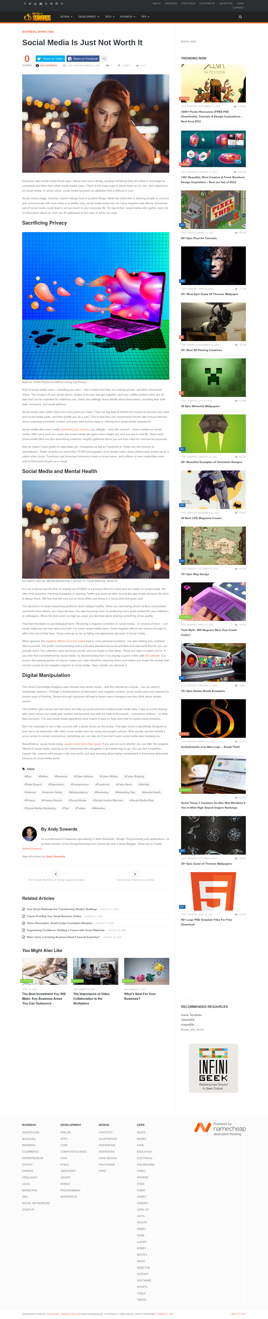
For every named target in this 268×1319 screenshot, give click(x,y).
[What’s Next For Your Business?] (146, 971)
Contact (238, 7)
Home (141, 1235)
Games (141, 1196)
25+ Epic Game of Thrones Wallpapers (206, 863)
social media (78, 800)
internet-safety (53, 792)
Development (87, 16)
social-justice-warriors (109, 800)
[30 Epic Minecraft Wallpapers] (213, 377)
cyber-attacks (84, 776)
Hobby (141, 1229)
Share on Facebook (85, 58)
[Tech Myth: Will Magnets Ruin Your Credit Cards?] (213, 601)
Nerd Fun (143, 1267)
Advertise (226, 3)
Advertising (31, 1132)
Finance (27, 1171)
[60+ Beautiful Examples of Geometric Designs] (213, 433)
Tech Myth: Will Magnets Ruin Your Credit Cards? (209, 632)
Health (142, 1222)
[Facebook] (25, 3)
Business (126, 16)
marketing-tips (126, 792)
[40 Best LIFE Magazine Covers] (213, 489)
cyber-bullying (135, 776)
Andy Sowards (48, 65)
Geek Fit (143, 1209)
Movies (142, 1254)
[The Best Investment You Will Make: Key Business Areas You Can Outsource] (44, 971)
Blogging (29, 1138)
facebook (103, 784)
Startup (28, 1209)
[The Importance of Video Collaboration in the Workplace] (95, 971)
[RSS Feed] (46, 3)
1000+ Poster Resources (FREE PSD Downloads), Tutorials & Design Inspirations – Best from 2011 (212, 116)
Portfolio (188, 3)
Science (142, 1274)
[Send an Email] (41, 3)
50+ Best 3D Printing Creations (201, 350)
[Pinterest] (52, 3)
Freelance (29, 1177)
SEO (25, 1196)
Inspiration (107, 1145)
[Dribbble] (62, 3)
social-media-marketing (41, 808)
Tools (141, 1293)
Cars (140, 1145)
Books (141, 1138)
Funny (141, 1190)
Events (27, 1164)
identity (144, 784)
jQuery (65, 1177)
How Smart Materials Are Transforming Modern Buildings (61, 909)
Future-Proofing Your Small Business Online (53, 916)
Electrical (145, 1158)
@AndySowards (32, 848)
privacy (30, 800)
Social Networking (36, 1203)
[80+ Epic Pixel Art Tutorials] (213, 209)
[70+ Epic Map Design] (213, 546)
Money (141, 1248)
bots (29, 776)
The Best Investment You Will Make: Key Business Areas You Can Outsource (44, 998)
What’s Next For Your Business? (140, 996)
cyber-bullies (109, 776)
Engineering (146, 1164)
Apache (65, 1132)
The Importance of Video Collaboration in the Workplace (91, 998)
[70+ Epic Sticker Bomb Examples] (213, 662)
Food (140, 1183)
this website (152, 655)
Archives (171, 3)
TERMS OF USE (165, 1314)
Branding (29, 1145)
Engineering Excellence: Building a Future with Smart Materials (65, 930)
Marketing (45, 31)
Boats (141, 1132)
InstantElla (187, 1024)
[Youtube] (35, 3)
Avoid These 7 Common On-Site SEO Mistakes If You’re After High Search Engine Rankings (213, 805)
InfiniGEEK (187, 1019)
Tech (108, 16)
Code (64, 1145)
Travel (142, 1299)
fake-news (125, 784)
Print (102, 1171)
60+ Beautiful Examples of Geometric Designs (211, 462)
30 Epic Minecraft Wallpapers (200, 406)
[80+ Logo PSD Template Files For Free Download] (213, 891)
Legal (26, 1183)
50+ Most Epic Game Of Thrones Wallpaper (209, 294)
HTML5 (64, 1164)
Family (141, 1171)
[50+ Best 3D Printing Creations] (213, 322)
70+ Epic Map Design (195, 574)
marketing (102, 792)
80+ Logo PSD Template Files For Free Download (206, 922)
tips (66, 808)
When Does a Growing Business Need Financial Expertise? (63, 937)
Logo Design (108, 1158)
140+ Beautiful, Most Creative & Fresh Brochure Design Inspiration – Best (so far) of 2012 (213, 180)
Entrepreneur (32, 1158)
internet (31, 792)
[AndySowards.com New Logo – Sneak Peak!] (213, 718)
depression (57, 784)
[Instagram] (57, 3)
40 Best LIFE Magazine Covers (201, 518)
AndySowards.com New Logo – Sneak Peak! (210, 746)
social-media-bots (142, 800)
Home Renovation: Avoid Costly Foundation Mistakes (59, 923)
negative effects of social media (65, 641)
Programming (70, 1190)
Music (141, 1261)
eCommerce (30, 1151)
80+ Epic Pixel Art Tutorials (199, 238)
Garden (142, 1203)
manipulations (79, 792)
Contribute (207, 3)
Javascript (68, 1171)
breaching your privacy (75, 429)
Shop (240, 3)
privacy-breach (52, 800)
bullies (44, 776)
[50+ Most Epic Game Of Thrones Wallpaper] (213, 265)
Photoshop (107, 1164)
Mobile (65, 1183)
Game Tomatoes (191, 1014)
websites (99, 808)
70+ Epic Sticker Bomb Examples (203, 691)
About (156, 3)
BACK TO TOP (238, 1314)
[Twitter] (30, 3)
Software (144, 1280)
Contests (106, 1132)
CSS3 (63, 1158)
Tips (143, 16)
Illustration (108, 1138)
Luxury (142, 1242)
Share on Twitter (53, 58)
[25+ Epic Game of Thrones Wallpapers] (213, 835)
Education (144, 1151)
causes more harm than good (82, 743)
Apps (63, 1138)
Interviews (107, 1151)
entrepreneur (80, 784)
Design (64, 16)
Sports (142, 1287)
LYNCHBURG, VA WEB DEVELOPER (64, 1314)
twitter (81, 808)
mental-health (152, 792)
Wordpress (68, 1196)
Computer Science (73, 1151)
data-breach (34, 784)
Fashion (142, 1177)
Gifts (141, 1216)
